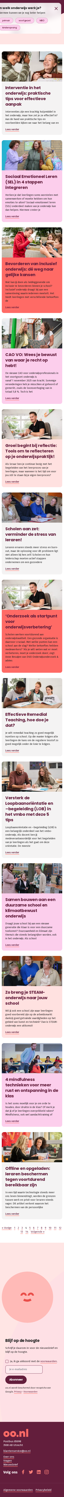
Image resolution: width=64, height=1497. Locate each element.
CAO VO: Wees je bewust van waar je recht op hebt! (31, 360)
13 (21, 1231)
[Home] (32, 1433)
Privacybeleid (44, 1490)
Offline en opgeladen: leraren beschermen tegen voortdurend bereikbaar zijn (27, 1177)
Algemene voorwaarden (18, 1490)
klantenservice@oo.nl (17, 1451)
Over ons (8, 1456)
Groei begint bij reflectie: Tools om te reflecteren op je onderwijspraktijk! (31, 451)
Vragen (7, 1460)
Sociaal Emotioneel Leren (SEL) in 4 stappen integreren (31, 182)
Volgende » (37, 1231)
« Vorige (7, 1227)
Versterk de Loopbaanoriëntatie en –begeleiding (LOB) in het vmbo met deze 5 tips (29, 809)
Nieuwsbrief (10, 1464)
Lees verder (12, 129)
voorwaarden (48, 1361)
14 (26, 1231)
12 (60, 1227)
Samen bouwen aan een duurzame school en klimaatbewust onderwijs (30, 908)
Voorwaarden (30, 1391)
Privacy (18, 1391)
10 (50, 1227)
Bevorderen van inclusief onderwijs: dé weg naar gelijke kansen (31, 269)
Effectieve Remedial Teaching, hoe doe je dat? (27, 720)
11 (55, 1227)
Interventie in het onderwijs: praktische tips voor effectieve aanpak (27, 96)
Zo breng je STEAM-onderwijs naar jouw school (26, 997)
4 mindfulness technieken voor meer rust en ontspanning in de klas (31, 1088)
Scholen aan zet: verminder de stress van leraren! (30, 534)
